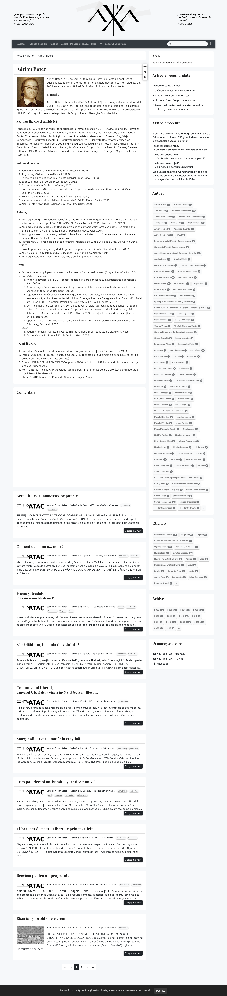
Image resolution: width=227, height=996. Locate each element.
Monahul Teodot (162, 423)
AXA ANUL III (125, 505)
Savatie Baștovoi (163, 471)
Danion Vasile (162, 283)
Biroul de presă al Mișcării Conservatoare (174, 241)
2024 (184, 610)
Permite (160, 990)
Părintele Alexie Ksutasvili (191, 217)
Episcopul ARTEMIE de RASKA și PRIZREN (174, 302)
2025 (171, 610)
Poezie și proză (79, 43)
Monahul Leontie (185, 417)
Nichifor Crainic (162, 435)
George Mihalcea (184, 320)
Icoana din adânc (184, 338)
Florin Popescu (185, 314)
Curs (203, 559)
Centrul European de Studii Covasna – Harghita (177, 253)
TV (100, 43)
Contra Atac (52, 509)
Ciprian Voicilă (181, 259)
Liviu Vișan (185, 368)
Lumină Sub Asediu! (165, 534)
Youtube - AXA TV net (170, 658)
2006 (158, 628)
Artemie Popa (161, 229)
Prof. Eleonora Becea (164, 295)
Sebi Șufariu (161, 483)
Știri (93, 43)
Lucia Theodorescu (164, 374)
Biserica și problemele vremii (42, 918)
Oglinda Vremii (162, 547)
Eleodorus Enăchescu (184, 289)
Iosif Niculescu (179, 362)
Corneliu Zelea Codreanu (193, 265)
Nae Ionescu (190, 429)
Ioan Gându (197, 350)
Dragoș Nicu (199, 283)
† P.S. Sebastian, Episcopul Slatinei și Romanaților (178, 477)
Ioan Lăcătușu (161, 356)
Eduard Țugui (161, 289)
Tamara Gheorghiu (188, 502)
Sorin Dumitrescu (182, 496)
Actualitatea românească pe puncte (47, 495)
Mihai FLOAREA (183, 393)
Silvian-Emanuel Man (196, 490)
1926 (170, 628)
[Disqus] (80, 441)
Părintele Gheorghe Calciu (186, 326)
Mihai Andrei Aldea (180, 386)
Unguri (71, 611)
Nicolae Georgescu (188, 441)
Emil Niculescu (187, 295)
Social (64, 43)
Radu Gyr (160, 459)
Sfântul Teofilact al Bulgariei (168, 490)
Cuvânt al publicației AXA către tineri (174, 90)
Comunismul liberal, (57, 689)
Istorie (158, 571)
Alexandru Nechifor (164, 217)
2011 (158, 622)
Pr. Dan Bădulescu (164, 277)
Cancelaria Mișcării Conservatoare (171, 247)
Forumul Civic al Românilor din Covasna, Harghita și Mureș (181, 308)
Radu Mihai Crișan (195, 459)
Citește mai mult (133, 530)
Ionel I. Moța (160, 362)
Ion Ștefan (193, 356)
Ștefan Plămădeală (164, 502)
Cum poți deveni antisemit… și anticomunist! (56, 781)
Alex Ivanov (160, 210)
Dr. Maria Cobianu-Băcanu (189, 380)
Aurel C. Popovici (163, 235)
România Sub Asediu (187, 547)
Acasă (20, 55)
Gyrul (192, 565)
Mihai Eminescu (162, 393)
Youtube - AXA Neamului (171, 653)
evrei (50, 795)
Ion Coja (178, 356)
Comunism (58, 795)
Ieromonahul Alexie (163, 344)
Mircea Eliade (182, 405)
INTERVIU (159, 350)
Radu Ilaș (176, 459)
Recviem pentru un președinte (43, 875)
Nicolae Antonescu (185, 435)
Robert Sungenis (162, 465)
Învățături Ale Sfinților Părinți (168, 565)
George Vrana (161, 326)
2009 (185, 622)
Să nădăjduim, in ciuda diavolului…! (48, 644)
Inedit (193, 571)
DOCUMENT (181, 283)
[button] (145, 66)
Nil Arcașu (201, 447)
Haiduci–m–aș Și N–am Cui (167, 559)
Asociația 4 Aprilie (183, 229)
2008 (199, 622)
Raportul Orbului (162, 583)
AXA (156, 55)
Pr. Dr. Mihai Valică (163, 399)
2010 (171, 622)
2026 (158, 610)
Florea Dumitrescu (163, 314)
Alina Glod (177, 223)
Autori (30, 55)
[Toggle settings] (210, 44)
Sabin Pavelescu (184, 465)
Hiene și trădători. (35, 595)
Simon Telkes (161, 496)
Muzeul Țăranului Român (166, 429)
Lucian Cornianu (187, 374)
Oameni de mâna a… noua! (40, 546)
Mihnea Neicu (185, 399)
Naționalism (161, 553)
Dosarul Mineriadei (115, 43)
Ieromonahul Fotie (187, 344)
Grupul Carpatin (162, 338)
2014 (196, 616)
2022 (158, 616)
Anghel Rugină (196, 223)
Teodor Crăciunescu (164, 508)
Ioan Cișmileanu (178, 350)
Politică (54, 43)
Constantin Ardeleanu (165, 265)
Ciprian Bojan (162, 259)
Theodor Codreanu (188, 508)
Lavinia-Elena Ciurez (164, 368)
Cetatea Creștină (182, 553)
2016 (183, 616)
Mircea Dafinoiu (162, 405)
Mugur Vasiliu (183, 423)
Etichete (159, 523)
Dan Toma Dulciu (187, 277)
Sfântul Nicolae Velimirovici (185, 483)
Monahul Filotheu (163, 417)
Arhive (158, 598)
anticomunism (82, 795)
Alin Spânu (160, 223)
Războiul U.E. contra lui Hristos (171, 95)
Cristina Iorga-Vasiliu (189, 271)
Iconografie (178, 577)
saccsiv (202, 465)
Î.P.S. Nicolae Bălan (164, 441)
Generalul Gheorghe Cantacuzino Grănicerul (175, 332)
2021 (171, 616)
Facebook (162, 663)
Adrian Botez (61, 505)
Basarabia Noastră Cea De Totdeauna (172, 540)
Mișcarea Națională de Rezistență (170, 411)
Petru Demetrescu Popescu (191, 453)
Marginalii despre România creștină (48, 738)
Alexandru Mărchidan (183, 210)
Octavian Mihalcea (163, 453)
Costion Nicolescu (164, 271)
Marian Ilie (160, 386)
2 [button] (81, 967)
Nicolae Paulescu (182, 447)
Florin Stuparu (162, 320)
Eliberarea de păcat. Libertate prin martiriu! (56, 828)
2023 (198, 610)
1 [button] (76, 967)
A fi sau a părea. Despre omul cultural (175, 100)
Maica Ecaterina (162, 380)
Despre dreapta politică (167, 85)
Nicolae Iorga (161, 447)
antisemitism (69, 795)
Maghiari (62, 611)
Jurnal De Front (176, 571)
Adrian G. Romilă (182, 204)
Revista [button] (20, 43)
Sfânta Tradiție (38, 43)
